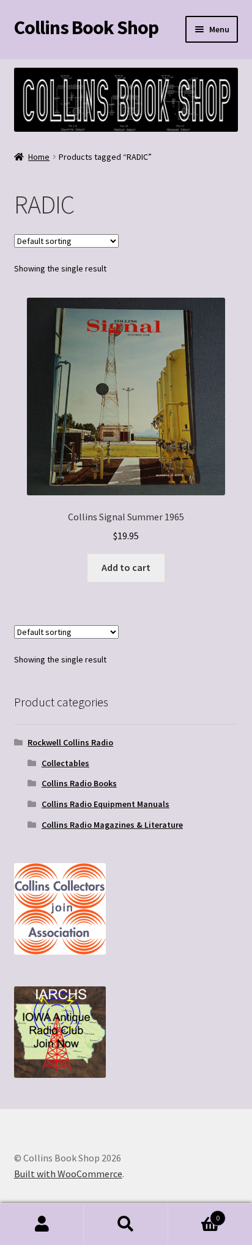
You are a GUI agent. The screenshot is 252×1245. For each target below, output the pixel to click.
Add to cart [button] (126, 567)
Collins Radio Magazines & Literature (112, 824)
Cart (194, 1213)
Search (126, 1224)
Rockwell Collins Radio (70, 742)
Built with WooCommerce (68, 1174)
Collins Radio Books (79, 783)
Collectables (65, 763)
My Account (42, 1224)
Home (39, 156)
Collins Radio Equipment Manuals (105, 803)
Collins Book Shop (86, 27)
